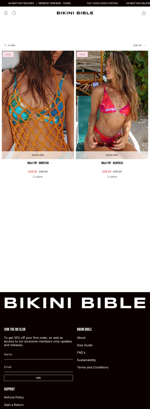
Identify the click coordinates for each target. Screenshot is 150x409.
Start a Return (14, 405)
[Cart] (144, 13)
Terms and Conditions (92, 367)
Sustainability (86, 360)
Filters (11, 45)
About (81, 337)
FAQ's (81, 352)
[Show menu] (6, 13)
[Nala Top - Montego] (38, 105)
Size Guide (85, 345)
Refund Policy (14, 397)
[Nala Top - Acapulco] (112, 105)
